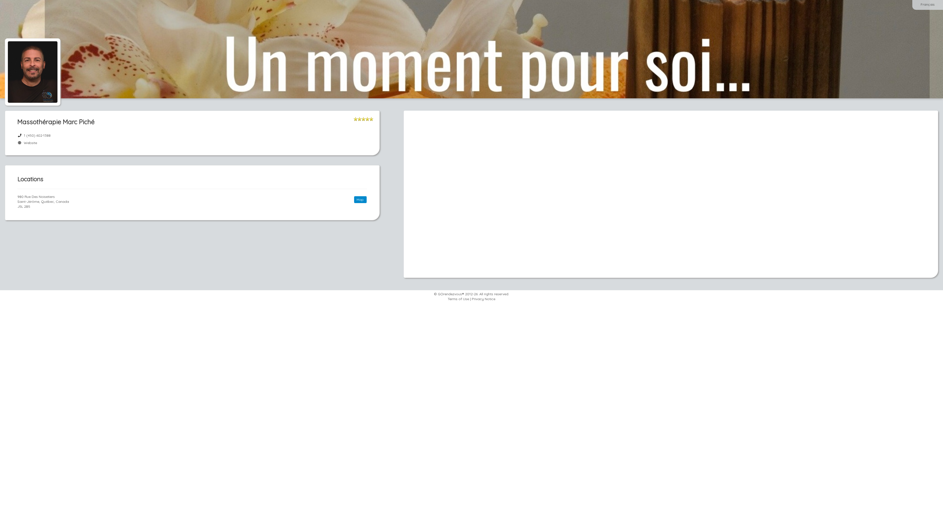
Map (360, 199)
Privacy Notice (483, 299)
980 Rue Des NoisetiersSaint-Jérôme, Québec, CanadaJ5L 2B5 (43, 201)
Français (928, 4)
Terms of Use (458, 299)
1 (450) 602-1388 (37, 135)
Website (29, 143)
